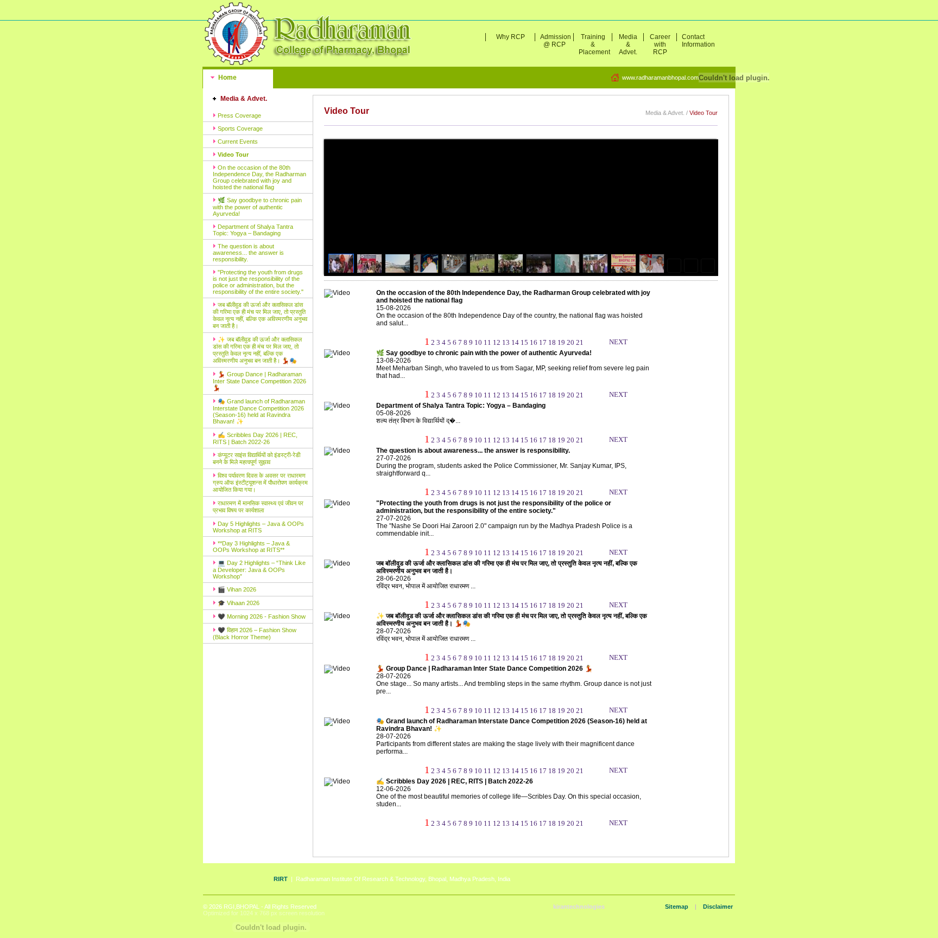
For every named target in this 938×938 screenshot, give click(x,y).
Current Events (237, 141)
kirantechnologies (579, 906)
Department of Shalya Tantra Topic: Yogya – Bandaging (253, 229)
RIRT (281, 879)
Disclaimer (718, 906)
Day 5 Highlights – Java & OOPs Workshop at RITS (258, 527)
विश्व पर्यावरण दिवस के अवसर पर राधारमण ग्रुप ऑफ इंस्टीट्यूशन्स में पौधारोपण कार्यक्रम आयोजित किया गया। (260, 482)
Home (227, 77)
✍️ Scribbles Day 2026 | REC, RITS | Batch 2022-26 (255, 438)
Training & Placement (594, 44)
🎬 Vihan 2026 (236, 589)
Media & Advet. (628, 44)
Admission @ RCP (555, 40)
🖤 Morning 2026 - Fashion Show (261, 616)
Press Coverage (238, 115)
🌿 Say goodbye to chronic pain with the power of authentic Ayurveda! (257, 207)
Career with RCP (660, 44)
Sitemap (676, 906)
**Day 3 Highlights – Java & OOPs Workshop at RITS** (251, 546)
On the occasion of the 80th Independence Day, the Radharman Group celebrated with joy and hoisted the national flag (259, 177)
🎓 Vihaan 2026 (237, 603)
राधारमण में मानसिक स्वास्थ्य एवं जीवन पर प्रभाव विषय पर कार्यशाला (258, 506)
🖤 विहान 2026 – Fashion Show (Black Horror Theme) (254, 633)
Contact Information (695, 40)
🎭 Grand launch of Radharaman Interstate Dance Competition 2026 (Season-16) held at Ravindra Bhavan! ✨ (259, 411)
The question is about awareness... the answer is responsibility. (248, 252)
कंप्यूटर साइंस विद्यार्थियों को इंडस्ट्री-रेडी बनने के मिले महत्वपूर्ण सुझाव (256, 458)
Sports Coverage (239, 128)
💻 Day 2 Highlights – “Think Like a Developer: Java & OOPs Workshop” (259, 570)
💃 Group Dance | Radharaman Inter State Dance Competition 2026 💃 (259, 381)
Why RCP (510, 37)
